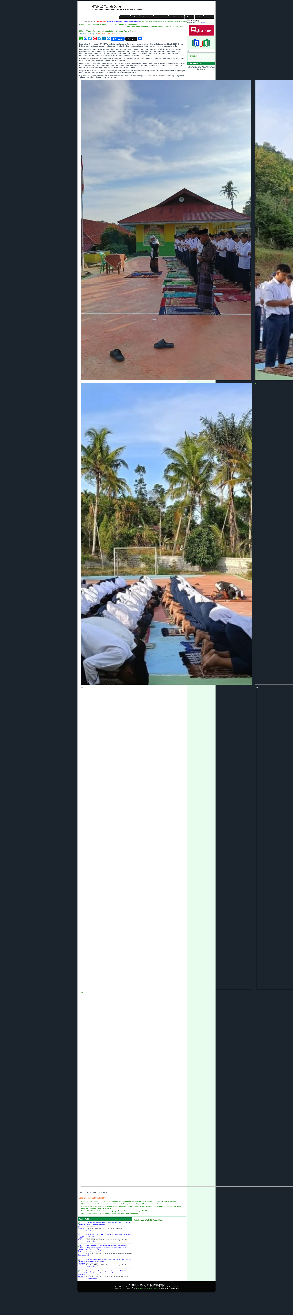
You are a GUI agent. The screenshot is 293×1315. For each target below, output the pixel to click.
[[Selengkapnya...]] (91, 1230)
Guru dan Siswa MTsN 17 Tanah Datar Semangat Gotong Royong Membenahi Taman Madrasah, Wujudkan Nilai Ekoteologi (128, 1201)
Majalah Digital (176, 17)
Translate (203, 22)
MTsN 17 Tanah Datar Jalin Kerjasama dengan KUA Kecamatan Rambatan (109, 1213)
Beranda (125, 17)
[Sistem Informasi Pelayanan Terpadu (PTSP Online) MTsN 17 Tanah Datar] (201, 52)
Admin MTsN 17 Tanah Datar (106, 34)
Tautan (189, 17)
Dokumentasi (160, 17)
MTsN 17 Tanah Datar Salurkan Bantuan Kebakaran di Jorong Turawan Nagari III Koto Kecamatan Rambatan (123, 1204)
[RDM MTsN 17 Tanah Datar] (201, 47)
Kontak (209, 17)
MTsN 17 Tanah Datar (106, 6)
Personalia (146, 17)
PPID (199, 17)
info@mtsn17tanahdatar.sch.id (147, 1288)
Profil (135, 17)
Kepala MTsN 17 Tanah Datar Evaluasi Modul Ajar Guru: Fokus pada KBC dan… (153, 27)
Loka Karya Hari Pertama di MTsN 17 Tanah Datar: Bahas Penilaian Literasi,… (110, 24)
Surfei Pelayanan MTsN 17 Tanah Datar (96, 1208)
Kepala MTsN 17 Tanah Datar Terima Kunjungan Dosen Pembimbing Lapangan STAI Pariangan (117, 1211)
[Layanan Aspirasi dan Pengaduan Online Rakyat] (201, 35)
